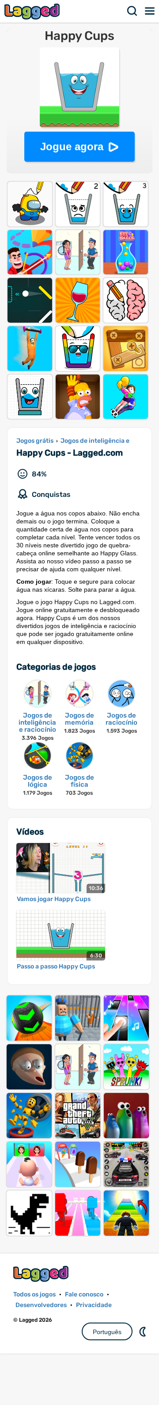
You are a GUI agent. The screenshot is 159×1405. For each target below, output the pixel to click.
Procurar (132, 11)
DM (143, 1331)
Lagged (33, 11)
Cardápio (150, 11)
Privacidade (94, 1305)
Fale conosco (84, 1294)
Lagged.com (42, 1273)
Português (107, 1331)
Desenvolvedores (41, 1305)
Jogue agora (71, 146)
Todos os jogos (34, 1294)
